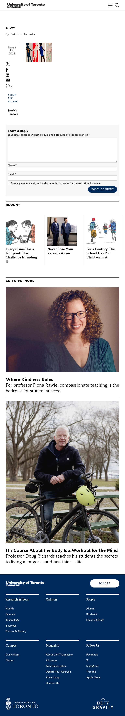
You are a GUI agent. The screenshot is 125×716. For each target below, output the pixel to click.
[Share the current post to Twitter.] (7, 63)
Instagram (92, 666)
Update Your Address (58, 671)
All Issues (51, 660)
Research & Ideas (17, 599)
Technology (12, 619)
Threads (91, 671)
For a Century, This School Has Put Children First (101, 253)
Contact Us (52, 683)
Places (10, 660)
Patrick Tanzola (23, 34)
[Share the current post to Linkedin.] (7, 75)
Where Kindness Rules (29, 379)
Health (10, 608)
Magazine (52, 646)
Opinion (51, 599)
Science (10, 614)
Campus (11, 646)
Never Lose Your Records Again (60, 251)
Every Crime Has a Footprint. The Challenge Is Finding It (21, 255)
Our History (12, 654)
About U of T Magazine (59, 654)
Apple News (93, 677)
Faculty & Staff (95, 619)
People (90, 599)
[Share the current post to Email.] (7, 81)
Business (11, 625)
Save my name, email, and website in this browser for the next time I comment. (57, 183)
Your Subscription (56, 666)
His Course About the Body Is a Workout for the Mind (62, 550)
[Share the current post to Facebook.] (7, 70)
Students (91, 614)
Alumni (90, 608)
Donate (104, 583)
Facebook (92, 654)
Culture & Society (16, 631)
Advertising (52, 677)
